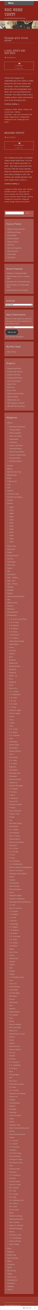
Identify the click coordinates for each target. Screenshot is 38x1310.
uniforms (30, 196)
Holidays (10, 587)
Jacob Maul (13, 946)
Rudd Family (11, 1255)
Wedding (10, 1286)
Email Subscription (16, 315)
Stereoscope (11, 1270)
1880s (11, 513)
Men (8, 599)
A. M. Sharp (13, 632)
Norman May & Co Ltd (17, 1034)
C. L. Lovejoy (13, 691)
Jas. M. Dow (13, 952)
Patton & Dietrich (15, 1049)
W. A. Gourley (14, 1188)
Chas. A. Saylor (14, 713)
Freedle (12, 817)
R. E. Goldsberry (15, 1065)
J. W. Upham (13, 943)
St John (12, 1122)
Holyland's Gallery (15, 895)
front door (25, 114)
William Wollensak (15, 1228)
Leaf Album (13, 442)
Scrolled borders (13, 238)
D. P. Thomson (14, 735)
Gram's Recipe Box (14, 381)
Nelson (11, 1021)
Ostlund (12, 1043)
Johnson (12, 961)
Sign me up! (12, 332)
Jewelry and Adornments (15, 596)
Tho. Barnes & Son (15, 1162)
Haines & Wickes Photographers (20, 867)
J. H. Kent (12, 917)
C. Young (12, 707)
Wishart (12, 1232)
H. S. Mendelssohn (15, 864)
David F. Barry (14, 745)
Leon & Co (13, 983)
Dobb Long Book (15, 433)
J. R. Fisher (13, 939)
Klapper (12, 974)
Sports (9, 1267)
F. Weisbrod (13, 798)
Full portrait (11, 257)
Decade (10, 503)
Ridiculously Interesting (15, 393)
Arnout (11, 647)
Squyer (11, 1118)
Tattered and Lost (13, 400)
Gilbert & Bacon (14, 839)
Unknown (12, 1178)
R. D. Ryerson (14, 1062)
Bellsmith (12, 660)
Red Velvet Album (15, 461)
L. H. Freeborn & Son (16, 977)
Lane (11, 980)
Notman (12, 1037)
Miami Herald (21, 196)
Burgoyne (12, 682)
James (11, 949)
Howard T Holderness (16, 899)
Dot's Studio (13, 757)
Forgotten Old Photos (14, 378)
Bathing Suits (12, 475)
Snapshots (8, 114)
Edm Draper (13, 770)
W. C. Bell (12, 1191)
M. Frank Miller (14, 993)
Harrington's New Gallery (18, 873)
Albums (10, 423)
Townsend (12, 1172)
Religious (10, 1252)
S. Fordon (12, 1087)
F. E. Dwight (13, 789)
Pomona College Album (17, 455)
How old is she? (12, 251)
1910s (11, 523)
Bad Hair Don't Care (14, 472)
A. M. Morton (13, 628)
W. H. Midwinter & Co (16, 1200)
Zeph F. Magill (14, 1244)
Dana (11, 738)
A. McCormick (14, 635)
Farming (10, 559)
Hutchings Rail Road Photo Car (20, 902)
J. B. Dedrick (13, 914)
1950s (20, 109)
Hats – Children (12, 577)
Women (14, 191)
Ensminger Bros (14, 773)
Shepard (12, 1106)
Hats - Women (27, 189)
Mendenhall (13, 1002)
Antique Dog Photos (14, 368)
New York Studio (15, 1027)
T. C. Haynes (13, 1140)
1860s (11, 507)
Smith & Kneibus (15, 1115)
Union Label (11, 254)
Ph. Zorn (12, 1053)
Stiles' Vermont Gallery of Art (19, 1128)
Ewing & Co (13, 782)
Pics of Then (11, 390)
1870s (11, 510)
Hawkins (12, 880)
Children (26, 109)
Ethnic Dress (11, 546)
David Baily (13, 742)
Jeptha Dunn (13, 958)
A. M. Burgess (14, 625)
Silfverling (12, 1112)
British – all (13, 676)
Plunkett (12, 1056)
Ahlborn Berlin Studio (16, 641)
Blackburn (12, 669)
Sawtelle (12, 1100)
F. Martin (12, 795)
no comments (19, 145)
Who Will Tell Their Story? (16, 406)
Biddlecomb (13, 663)
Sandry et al (13, 1096)
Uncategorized (12, 1280)
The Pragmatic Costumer (16, 403)
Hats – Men (11, 581)
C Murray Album (14, 430)
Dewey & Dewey (15, 751)
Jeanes (11, 955)
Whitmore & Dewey (16, 1216)
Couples (10, 500)
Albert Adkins (13, 644)
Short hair (10, 245)
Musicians (10, 609)
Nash (11, 1018)
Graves (9, 568)
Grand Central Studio (16, 842)
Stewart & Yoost (14, 1125)
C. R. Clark (13, 698)
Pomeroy (12, 1059)
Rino (11, 1078)
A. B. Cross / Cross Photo (18, 619)
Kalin (11, 968)
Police (9, 1248)
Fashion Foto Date (13, 375)
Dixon (11, 754)
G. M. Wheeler (14, 833)
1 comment (19, 65)
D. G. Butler (13, 732)
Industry (10, 593)
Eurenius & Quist (15, 779)
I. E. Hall (12, 905)
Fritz (10, 820)
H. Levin (12, 855)
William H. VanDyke (16, 1225)
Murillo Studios (14, 1012)
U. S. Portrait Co (14, 1175)
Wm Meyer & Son (15, 1235)
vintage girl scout (10, 119)
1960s (11, 538)
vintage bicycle (14, 117)
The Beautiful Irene (23, 282)
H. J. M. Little (13, 851)
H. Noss (12, 858)
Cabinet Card (12, 481)
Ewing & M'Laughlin (16, 785)
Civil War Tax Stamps (14, 497)
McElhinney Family (14, 232)
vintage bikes (24, 117)
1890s (11, 516)
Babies (9, 469)
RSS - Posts (11, 352)
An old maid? (23, 290)
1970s (11, 542)
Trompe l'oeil (11, 1277)
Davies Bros (13, 748)
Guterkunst (13, 845)
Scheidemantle (14, 1103)
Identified (7, 191)
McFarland (13, 996)
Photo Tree (11, 387)
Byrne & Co (13, 688)
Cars (9, 484)
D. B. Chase (13, 729)
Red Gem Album (15, 458)
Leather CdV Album (16, 445)
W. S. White (13, 1206)
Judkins (12, 964)
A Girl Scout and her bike (14, 52)
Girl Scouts (19, 194)
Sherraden (13, 1109)
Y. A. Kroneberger (15, 1238)
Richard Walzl (14, 1075)
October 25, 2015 (19, 68)
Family (9, 552)
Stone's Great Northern (17, 1134)
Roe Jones (13, 1081)
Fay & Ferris (13, 801)
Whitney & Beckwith (16, 1219)
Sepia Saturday (12, 397)
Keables (12, 971)
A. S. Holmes (13, 638)
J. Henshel (13, 921)
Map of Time (11, 384)
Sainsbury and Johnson (17, 1093)
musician (10, 606)
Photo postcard (12, 612)
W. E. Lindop (13, 1194)
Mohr (11, 1005)
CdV (8, 487)
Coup (11, 726)
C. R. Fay (12, 701)
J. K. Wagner (13, 927)
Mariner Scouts (14, 133)
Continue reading (10, 104)
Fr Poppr (12, 807)
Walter (11, 1213)
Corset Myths (11, 235)
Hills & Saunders (15, 889)
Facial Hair (11, 549)
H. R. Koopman (14, 861)
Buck (11, 679)
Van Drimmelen (14, 1181)
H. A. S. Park (13, 848)
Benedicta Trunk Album (17, 427)
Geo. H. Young (14, 836)
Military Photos (12, 602)
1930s (11, 529)
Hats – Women (12, 584)
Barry (11, 657)
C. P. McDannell (14, 694)
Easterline (12, 767)
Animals (10, 465)
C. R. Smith (13, 704)
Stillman (12, 1131)
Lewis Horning (14, 986)
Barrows (12, 654)
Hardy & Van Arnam (16, 870)
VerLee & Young (15, 1184)
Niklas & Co (13, 1031)
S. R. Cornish (14, 1090)
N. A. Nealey (13, 1015)
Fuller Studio (13, 826)
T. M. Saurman (14, 1147)
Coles (11, 720)
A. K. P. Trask (13, 622)
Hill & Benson (14, 883)
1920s (11, 526)
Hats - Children (15, 112)
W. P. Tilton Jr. (14, 1203)
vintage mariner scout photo (19, 201)
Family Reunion (12, 555)
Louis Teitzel (13, 990)
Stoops (11, 1137)
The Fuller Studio (15, 1153)
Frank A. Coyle (14, 814)
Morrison (12, 1009)
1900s (11, 520)
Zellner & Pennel (15, 1241)
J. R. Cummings (14, 936)
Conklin (12, 723)
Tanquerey (13, 1150)
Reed (11, 1071)
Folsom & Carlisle (15, 804)
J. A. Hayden (13, 911)
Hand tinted (11, 574)
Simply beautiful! (21, 273)
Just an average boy (14, 248)
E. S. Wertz (13, 763)
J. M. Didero (13, 933)
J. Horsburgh (13, 924)
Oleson (11, 1040)
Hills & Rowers (14, 886)
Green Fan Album (15, 436)
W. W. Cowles (14, 1210)
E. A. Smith (13, 760)
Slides (9, 1261)
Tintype (9, 1274)
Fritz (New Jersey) (15, 823)
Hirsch (11, 892)
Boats (20, 189)
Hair (8, 571)
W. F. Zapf (12, 1197)
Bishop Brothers (14, 666)
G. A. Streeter (13, 829)
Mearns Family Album (16, 452)
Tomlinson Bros (14, 1169)
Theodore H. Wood (15, 1159)
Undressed (11, 1283)
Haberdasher (13, 439)
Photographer (12, 615)
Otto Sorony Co (14, 1046)
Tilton (11, 1166)
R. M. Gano (13, 1068)
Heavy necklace (12, 242)
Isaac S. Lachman (15, 908)
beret (19, 114)
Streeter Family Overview (16, 229)
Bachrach (12, 650)
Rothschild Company (16, 1084)
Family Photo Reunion (15, 371)
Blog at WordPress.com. (12, 1305)
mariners (13, 196)
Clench (11, 716)
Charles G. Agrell (15, 710)
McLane (12, 999)
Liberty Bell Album (15, 448)
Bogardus (12, 672)
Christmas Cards (13, 494)
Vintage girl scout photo (12, 199)
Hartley (11, 877)
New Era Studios (15, 1024)
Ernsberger (13, 776)
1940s (15, 109)
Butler (11, 685)
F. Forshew (13, 792)
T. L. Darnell (13, 1144)
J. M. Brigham (14, 930)
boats (24, 191)
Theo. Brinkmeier (15, 1156)
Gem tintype (11, 562)
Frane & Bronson (15, 811)
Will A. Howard (14, 1222)
